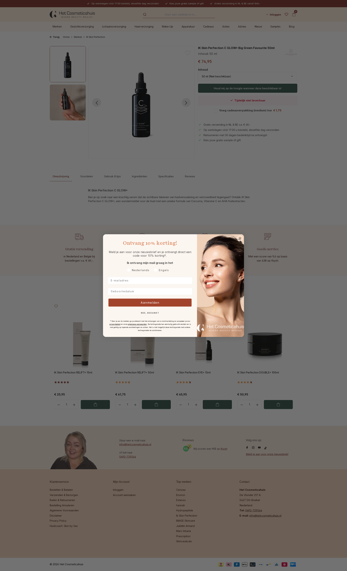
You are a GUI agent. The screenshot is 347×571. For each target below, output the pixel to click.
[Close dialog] (240, 238)
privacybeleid (114, 324)
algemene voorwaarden (137, 324)
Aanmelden (150, 302)
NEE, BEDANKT (150, 313)
